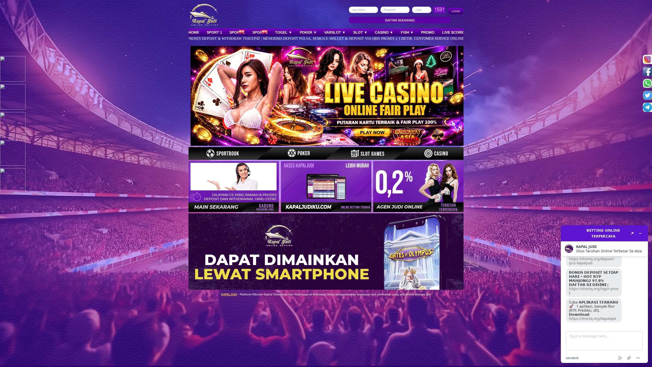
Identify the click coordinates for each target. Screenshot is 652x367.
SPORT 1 (214, 32)
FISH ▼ (407, 32)
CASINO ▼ (384, 32)
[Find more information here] (604, 294)
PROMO (427, 32)
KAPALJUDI (229, 294)
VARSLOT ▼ (335, 32)
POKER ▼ (308, 32)
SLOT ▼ (360, 32)
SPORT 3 (260, 32)
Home (193, 32)
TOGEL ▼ (283, 32)
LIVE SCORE (453, 32)
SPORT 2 (237, 32)
